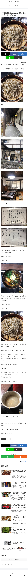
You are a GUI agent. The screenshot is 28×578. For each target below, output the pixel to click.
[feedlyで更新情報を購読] (7, 456)
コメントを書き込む (14, 559)
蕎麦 (13, 438)
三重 (9, 438)
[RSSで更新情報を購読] (20, 456)
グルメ (4, 438)
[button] (18, 57)
